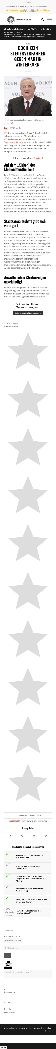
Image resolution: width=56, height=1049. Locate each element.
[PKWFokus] (23, 19)
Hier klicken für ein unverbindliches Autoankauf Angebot (27, 6)
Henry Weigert (37, 815)
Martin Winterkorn (39, 821)
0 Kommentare (22, 815)
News (28, 43)
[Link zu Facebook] (45, 1031)
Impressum (37, 1028)
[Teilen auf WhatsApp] (34, 836)
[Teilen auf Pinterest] (46, 836)
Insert (3, 1047)
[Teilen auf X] (22, 836)
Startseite (27, 2)
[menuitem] (27, 2)
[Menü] (48, 19)
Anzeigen (38, 158)
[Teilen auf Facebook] (10, 836)
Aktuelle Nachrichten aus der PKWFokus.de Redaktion (28, 29)
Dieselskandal (26, 821)
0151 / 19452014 (29, 10)
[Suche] (41, 19)
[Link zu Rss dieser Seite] (50, 1031)
